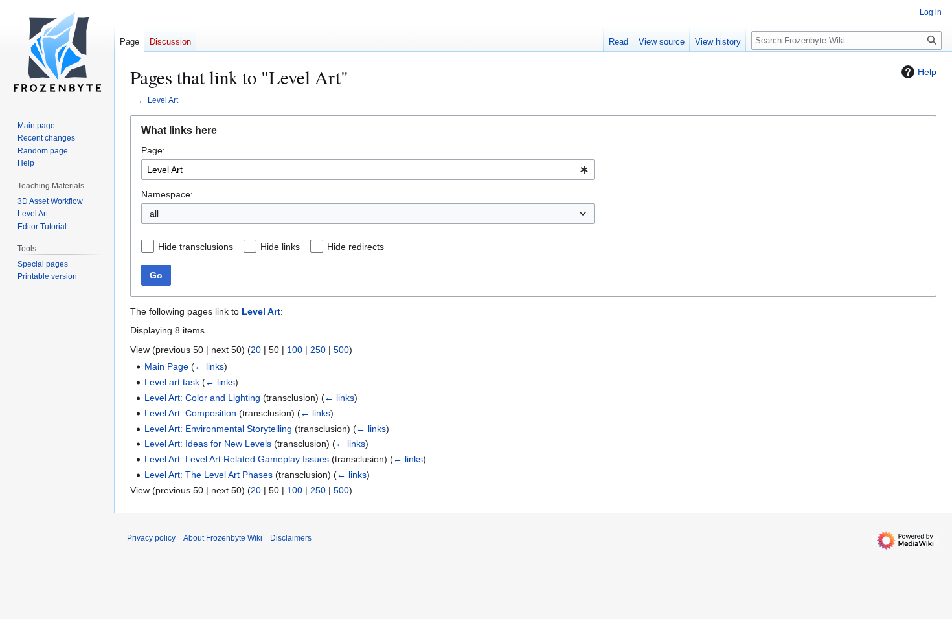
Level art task (171, 382)
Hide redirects (355, 247)
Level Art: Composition (190, 413)
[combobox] (368, 169)
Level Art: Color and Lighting (202, 397)
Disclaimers (291, 538)
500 (341, 349)
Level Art (163, 100)
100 (294, 349)
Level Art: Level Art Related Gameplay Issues (236, 459)
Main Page (166, 366)
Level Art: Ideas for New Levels (207, 443)
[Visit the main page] (57, 52)
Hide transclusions (195, 247)
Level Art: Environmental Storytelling (218, 428)
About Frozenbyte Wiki (222, 538)
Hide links (280, 247)
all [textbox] (154, 213)
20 (256, 349)
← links (209, 366)
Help (927, 72)
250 (318, 349)
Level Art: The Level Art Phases (208, 474)
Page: (153, 150)
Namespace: (167, 194)
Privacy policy (151, 538)
